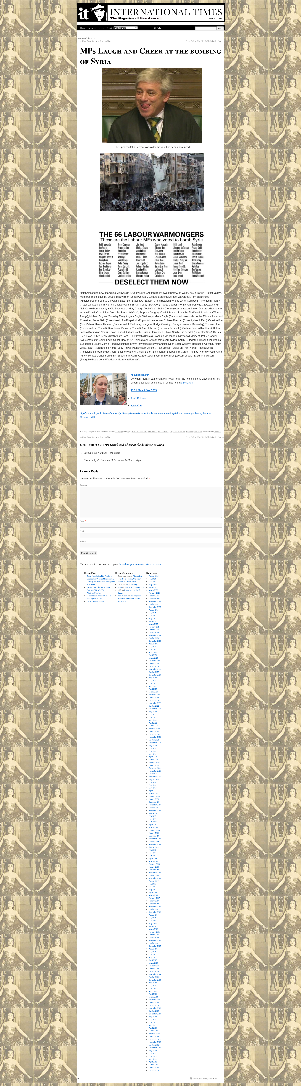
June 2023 (152, 683)
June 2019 (152, 819)
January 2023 (154, 697)
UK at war (198, 431)
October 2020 (154, 773)
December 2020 (155, 768)
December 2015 (155, 937)
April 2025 (153, 621)
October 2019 (154, 807)
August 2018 (153, 847)
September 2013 (155, 1013)
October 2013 (154, 1011)
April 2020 (153, 790)
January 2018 (154, 867)
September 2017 (155, 878)
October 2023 (154, 672)
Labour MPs (163, 431)
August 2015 (153, 948)
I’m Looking (132, 584)
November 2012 (155, 1042)
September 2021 (155, 742)
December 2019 (155, 802)
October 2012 (154, 1044)
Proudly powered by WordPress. (205, 1078)
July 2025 (152, 612)
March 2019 (153, 827)
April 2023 (153, 689)
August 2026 (153, 576)
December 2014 (155, 971)
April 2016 (153, 926)
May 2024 (152, 652)
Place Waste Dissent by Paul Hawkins (95, 41)
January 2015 (154, 968)
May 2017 (152, 889)
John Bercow (152, 431)
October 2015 (154, 943)
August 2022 (153, 711)
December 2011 (155, 1070)
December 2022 (155, 700)
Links (101, 28)
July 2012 (152, 1053)
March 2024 (153, 658)
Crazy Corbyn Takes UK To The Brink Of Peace (205, 41)
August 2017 (153, 881)
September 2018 (155, 844)
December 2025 (155, 598)
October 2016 (154, 909)
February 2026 (154, 593)
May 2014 (152, 991)
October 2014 (154, 977)
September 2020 (155, 776)
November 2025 (155, 601)
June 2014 (152, 988)
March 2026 (153, 590)
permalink (217, 431)
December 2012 (155, 1039)
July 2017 (152, 883)
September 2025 (155, 607)
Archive (91, 27)
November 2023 (155, 669)
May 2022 (152, 720)
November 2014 (155, 974)
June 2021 (152, 751)
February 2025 (154, 626)
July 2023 (152, 680)
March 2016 (153, 929)
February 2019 (154, 830)
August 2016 (153, 915)
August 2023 (153, 677)
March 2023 (153, 691)
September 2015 (155, 946)
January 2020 (154, 799)
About (109, 28)
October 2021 (154, 739)
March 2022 (153, 725)
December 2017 (155, 869)
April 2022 (153, 722)
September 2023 (155, 674)
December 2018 (155, 835)
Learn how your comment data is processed (140, 564)
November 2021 (155, 737)
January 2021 (154, 765)
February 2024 (154, 660)
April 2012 (153, 1061)
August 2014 (153, 982)
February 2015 (154, 965)
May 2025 (152, 618)
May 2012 (152, 1059)
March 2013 (153, 1030)
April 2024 (153, 655)
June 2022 (152, 717)
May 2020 (152, 787)
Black (120, 587)
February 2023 (154, 694)
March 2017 (153, 895)
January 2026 (154, 595)
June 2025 (152, 615)
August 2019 (153, 813)
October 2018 (154, 841)
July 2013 (152, 1019)
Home (82, 28)
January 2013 (154, 1036)
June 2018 (152, 852)
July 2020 (152, 782)
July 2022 (152, 714)
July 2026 (152, 578)
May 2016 (152, 923)
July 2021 (152, 748)
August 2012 (153, 1050)
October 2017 (154, 875)
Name (83, 521)
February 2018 (154, 864)
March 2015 (153, 963)
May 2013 (152, 1025)
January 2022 (154, 731)
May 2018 (152, 855)
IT (78, 1078)
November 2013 (155, 1008)
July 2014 (152, 985)
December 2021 (155, 734)
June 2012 (152, 1056)
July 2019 (152, 816)
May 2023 (152, 686)
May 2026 (152, 584)
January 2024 (154, 663)
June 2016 (152, 920)
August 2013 (153, 1016)
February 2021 (154, 762)
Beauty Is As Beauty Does (135, 587)
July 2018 (152, 850)
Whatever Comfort (93, 593)
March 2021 (153, 759)
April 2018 (153, 858)
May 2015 (152, 957)
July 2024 (152, 646)
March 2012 (153, 1064)
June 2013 (152, 1022)
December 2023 (155, 666)
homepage (119, 431)
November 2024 (155, 635)
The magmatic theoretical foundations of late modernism (129, 598)
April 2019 (153, 824)
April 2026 (153, 587)
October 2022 (154, 706)
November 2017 (155, 872)
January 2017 (154, 900)
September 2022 (155, 708)
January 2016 (154, 934)
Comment (83, 485)
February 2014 (154, 999)
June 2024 (152, 649)
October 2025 (154, 604)
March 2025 (153, 624)
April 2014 (153, 994)
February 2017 (154, 898)
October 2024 (154, 638)
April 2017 (153, 892)
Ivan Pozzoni (122, 595)
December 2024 (155, 632)
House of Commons (139, 431)
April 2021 (153, 756)
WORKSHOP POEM (95, 601)
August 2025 (153, 610)
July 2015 (152, 951)
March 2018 (153, 861)
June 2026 (152, 581)
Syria (170, 431)
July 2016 (152, 917)
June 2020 (152, 785)
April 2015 (153, 960)
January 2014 (154, 1002)
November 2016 (155, 906)
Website (83, 541)
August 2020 (153, 779)
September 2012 (155, 1047)
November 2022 (155, 703)
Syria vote (189, 431)
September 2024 (155, 641)
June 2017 (152, 886)
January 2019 (154, 833)
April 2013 (153, 1028)
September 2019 (155, 810)
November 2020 (155, 771)
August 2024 (153, 643)
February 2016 (154, 931)
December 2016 (155, 903)
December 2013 (155, 1005)
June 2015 (152, 954)
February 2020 (154, 796)
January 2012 (154, 1067)
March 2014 (153, 996)
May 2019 (152, 821)
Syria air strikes (179, 431)
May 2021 (152, 754)
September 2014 (155, 980)
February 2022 (154, 728)
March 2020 (153, 793)
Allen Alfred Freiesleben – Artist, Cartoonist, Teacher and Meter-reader (130, 579)
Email (83, 531)
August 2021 (153, 745)
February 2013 (154, 1033)
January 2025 (154, 629)
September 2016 (155, 912)
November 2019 (155, 804)
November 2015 (155, 940)
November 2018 (155, 838)
